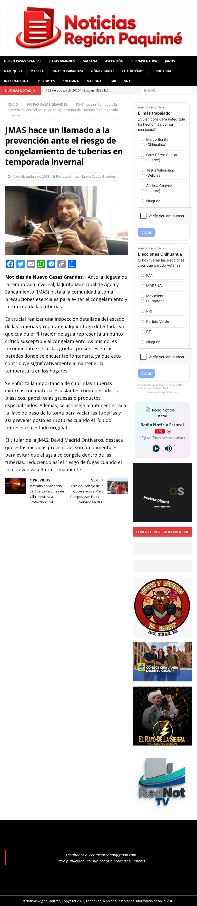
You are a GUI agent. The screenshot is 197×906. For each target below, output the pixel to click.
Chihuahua (161, 71)
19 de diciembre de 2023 (30, 176)
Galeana (90, 61)
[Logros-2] (162, 519)
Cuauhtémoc (133, 71)
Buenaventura (144, 61)
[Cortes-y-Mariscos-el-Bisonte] (162, 633)
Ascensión (114, 61)
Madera (37, 71)
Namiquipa (13, 71)
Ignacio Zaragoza (67, 71)
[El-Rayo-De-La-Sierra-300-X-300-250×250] (162, 742)
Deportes (46, 81)
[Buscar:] (166, 90)
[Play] (156, 448)
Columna (71, 81)
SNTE (128, 81)
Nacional (95, 81)
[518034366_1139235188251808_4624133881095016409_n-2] (162, 806)
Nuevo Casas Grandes (22, 61)
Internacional (17, 81)
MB (113, 81)
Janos (170, 61)
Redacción (64, 176)
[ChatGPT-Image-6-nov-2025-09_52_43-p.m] (162, 678)
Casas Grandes (62, 61)
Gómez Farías (102, 71)
